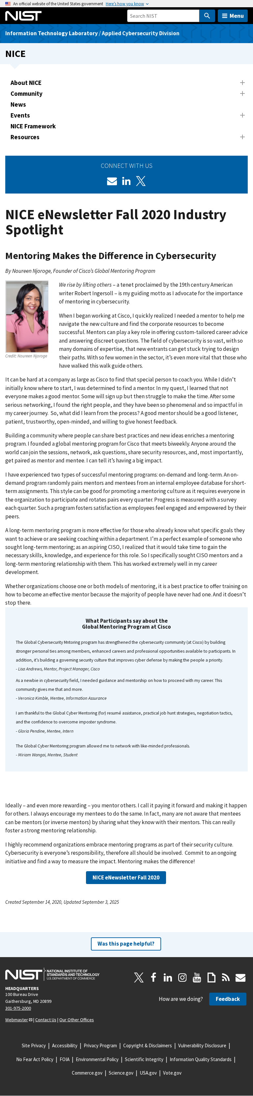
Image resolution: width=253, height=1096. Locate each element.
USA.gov (148, 1073)
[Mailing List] (240, 977)
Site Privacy (34, 1045)
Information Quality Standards (201, 1059)
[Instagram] (182, 977)
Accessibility (64, 1045)
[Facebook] (153, 977)
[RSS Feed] (226, 977)
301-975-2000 (18, 1008)
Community (26, 93)
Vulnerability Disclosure (202, 1045)
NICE (15, 53)
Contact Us (45, 1020)
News (18, 104)
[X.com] (139, 977)
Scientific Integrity (144, 1059)
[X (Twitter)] (141, 181)
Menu (237, 15)
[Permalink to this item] (223, 255)
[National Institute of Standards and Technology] (52, 974)
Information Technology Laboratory (51, 33)
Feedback (228, 999)
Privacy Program (100, 1045)
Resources (25, 137)
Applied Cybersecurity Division (141, 33)
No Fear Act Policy (34, 1059)
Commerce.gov (87, 1073)
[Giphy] (211, 977)
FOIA (65, 1059)
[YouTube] (197, 977)
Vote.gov (172, 1073)
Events (20, 115)
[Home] (23, 16)
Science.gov (121, 1073)
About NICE (26, 83)
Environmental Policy (97, 1059)
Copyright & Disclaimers (147, 1045)
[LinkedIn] (126, 181)
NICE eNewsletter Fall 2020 (126, 877)
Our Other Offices (76, 1020)
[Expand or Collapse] (242, 82)
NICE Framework (33, 126)
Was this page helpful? (126, 943)
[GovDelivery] (112, 181)
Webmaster (16, 1020)
